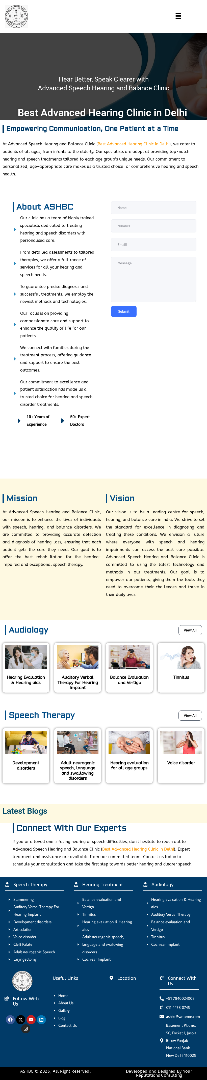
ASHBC (27, 1071)
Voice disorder (181, 762)
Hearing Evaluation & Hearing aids (26, 680)
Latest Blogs (25, 811)
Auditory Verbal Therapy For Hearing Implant (78, 682)
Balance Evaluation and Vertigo (129, 680)
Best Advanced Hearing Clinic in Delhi (133, 144)
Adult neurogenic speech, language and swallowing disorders (77, 770)
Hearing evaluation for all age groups (129, 765)
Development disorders (25, 765)
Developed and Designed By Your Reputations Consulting (159, 1073)
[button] (108, 16)
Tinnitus (181, 677)
